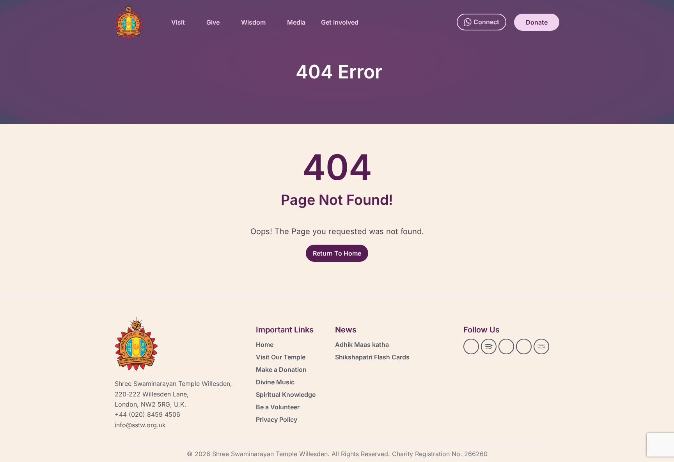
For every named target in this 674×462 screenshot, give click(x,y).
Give (213, 22)
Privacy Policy (276, 419)
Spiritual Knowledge (286, 394)
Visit (178, 22)
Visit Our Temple (280, 357)
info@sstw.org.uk (140, 425)
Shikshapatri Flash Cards (372, 357)
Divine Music (275, 382)
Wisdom (253, 22)
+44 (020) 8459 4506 (147, 414)
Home (264, 344)
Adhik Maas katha (362, 344)
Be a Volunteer (278, 407)
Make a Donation (281, 369)
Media (296, 22)
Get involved (339, 22)
